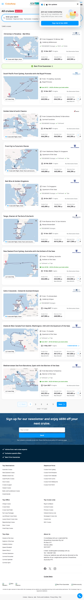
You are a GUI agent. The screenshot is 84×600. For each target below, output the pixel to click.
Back (23, 404)
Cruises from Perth (49, 485)
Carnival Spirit (6, 563)
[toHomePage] (10, 4)
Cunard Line (47, 519)
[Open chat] (79, 589)
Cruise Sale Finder (7, 510)
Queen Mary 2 (6, 550)
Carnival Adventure (7, 553)
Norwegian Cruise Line (50, 516)
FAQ (60, 597)
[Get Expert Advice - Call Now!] (79, 595)
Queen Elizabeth (7, 547)
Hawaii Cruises (6, 488)
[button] (46, 57)
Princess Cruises (48, 510)
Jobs (35, 597)
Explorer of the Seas (8, 541)
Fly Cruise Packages (8, 513)
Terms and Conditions (43, 597)
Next (60, 404)
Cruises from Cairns (49, 479)
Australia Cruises (7, 469)
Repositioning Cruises (8, 522)
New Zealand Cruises (8, 473)
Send (42, 435)
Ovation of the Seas (8, 538)
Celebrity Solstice (7, 544)
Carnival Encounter (7, 556)
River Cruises (6, 525)
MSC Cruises (47, 522)
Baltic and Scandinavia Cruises (11, 491)
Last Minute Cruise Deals (9, 516)
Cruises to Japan (7, 485)
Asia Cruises (6, 482)
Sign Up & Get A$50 (60, 23)
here (65, 440)
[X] (50, 568)
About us (30, 597)
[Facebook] (45, 568)
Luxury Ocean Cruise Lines (10, 519)
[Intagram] (55, 568)
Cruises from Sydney (50, 469)
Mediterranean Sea (8, 476)
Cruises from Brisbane (50, 473)
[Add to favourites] (36, 39)
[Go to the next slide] (78, 99)
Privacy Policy (54, 597)
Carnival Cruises (48, 507)
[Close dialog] (78, 4)
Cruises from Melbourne (51, 482)
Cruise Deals (6, 507)
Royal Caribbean (48, 504)
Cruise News (48, 577)
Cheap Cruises (6, 504)
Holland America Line (50, 513)
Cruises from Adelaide (50, 476)
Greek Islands (6, 494)
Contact (25, 597)
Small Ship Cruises (7, 528)
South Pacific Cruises (8, 479)
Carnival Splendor (7, 560)
